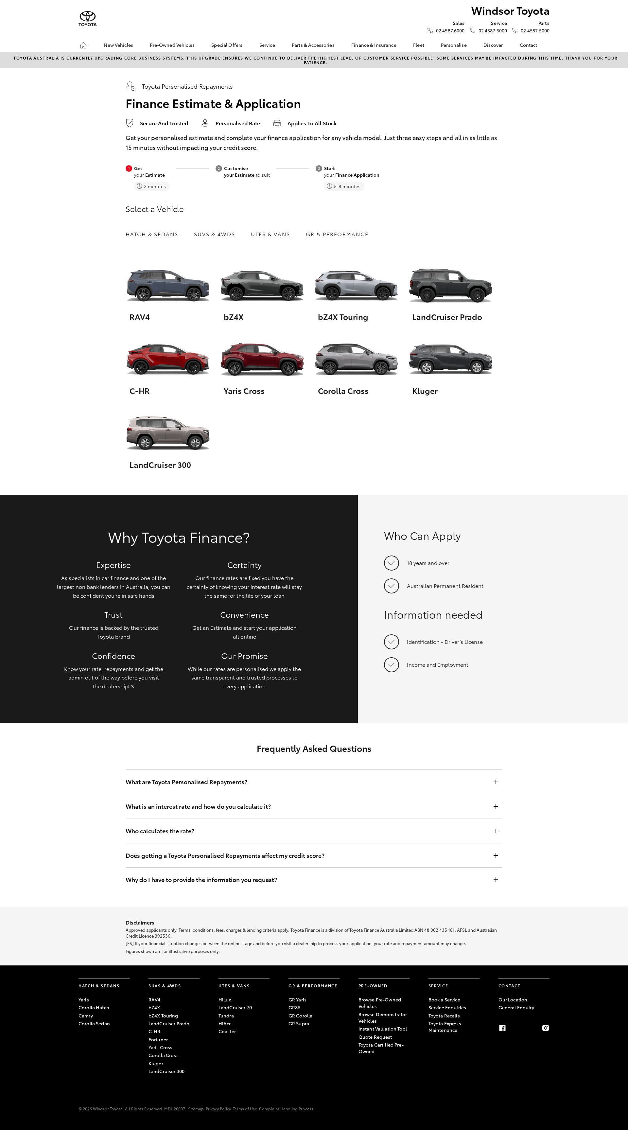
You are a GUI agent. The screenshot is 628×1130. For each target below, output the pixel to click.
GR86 (294, 1007)
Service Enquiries (447, 1007)
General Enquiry (516, 1007)
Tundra (226, 1015)
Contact (528, 45)
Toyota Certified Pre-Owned (381, 1047)
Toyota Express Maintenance (444, 1026)
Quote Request (375, 1036)
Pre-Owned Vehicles (172, 45)
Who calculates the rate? (160, 831)
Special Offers (226, 45)
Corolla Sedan (94, 1023)
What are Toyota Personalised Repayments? (186, 782)
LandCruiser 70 (235, 1007)
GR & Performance (337, 234)
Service (267, 45)
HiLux (224, 999)
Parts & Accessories (313, 45)
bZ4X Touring (163, 1015)
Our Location (513, 999)
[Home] (83, 45)
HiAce (225, 1023)
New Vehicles (118, 45)
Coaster (227, 1031)
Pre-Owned (373, 985)
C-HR (154, 1031)
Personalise (454, 45)
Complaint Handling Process (286, 1108)
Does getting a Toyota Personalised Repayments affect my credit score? (225, 855)
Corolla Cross (163, 1055)
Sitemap (196, 1108)
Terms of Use (245, 1108)
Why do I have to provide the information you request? (201, 879)
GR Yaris (297, 999)
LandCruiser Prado (168, 1023)
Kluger (155, 1063)
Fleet (418, 45)
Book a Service (444, 999)
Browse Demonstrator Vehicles (382, 1017)
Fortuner (158, 1039)
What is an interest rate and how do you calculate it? (198, 806)
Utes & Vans (270, 234)
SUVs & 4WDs (214, 234)
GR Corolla (300, 1015)
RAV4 (154, 999)
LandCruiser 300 (166, 1071)
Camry (85, 1015)
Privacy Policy (218, 1108)
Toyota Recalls (444, 1015)
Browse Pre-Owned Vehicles (379, 1002)
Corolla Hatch (93, 1007)
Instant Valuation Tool (382, 1028)
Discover (493, 45)
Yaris (83, 999)
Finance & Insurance (373, 45)
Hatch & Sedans (152, 234)
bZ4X (154, 1007)
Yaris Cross (160, 1047)
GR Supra (298, 1023)
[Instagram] (546, 1028)
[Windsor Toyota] (87, 18)
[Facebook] (502, 1028)
